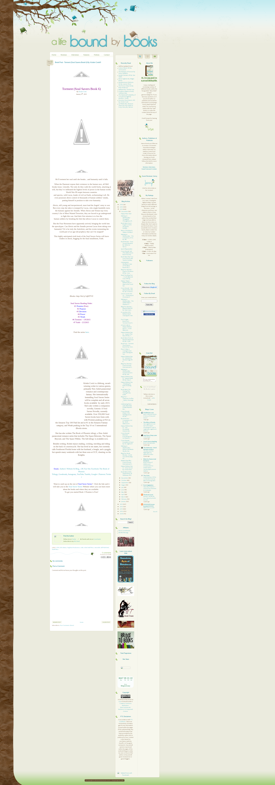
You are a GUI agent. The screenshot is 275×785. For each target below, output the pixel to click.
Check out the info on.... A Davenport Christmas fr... (127, 295)
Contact (107, 55)
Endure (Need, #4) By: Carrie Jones (125, 69)
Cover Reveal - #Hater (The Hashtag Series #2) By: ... (126, 414)
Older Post (106, 622)
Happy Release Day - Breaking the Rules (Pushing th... (127, 384)
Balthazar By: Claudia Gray (126, 89)
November (124, 478)
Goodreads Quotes (152, 404)
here (87, 332)
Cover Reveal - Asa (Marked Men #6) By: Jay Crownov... (127, 289)
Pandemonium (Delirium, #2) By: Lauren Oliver (126, 83)
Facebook (95, 469)
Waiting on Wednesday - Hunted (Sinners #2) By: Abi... (126, 372)
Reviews (64, 55)
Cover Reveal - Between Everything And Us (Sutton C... (126, 435)
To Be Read (146, 437)
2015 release (63, 547)
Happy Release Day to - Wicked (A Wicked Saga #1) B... (127, 359)
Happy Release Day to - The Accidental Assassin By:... (127, 428)
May (122, 492)
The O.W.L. (146, 475)
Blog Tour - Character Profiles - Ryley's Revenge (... (127, 399)
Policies (96, 55)
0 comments (106, 553)
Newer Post (57, 622)
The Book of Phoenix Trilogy (80, 471)
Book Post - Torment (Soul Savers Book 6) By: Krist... (127, 345)
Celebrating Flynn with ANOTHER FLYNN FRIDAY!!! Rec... (126, 406)
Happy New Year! (126, 213)
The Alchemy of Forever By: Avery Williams (127, 72)
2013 (121, 504)
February (124, 499)
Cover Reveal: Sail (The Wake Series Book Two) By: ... (127, 252)
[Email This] (102, 557)
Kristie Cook (82, 91)
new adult (97, 547)
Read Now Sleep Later (150, 435)
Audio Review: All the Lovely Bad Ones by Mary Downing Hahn (149, 479)
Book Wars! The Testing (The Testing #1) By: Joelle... (126, 392)
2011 (121, 509)
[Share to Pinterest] (110, 557)
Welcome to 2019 (148, 507)
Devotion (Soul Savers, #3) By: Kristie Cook (127, 101)
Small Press (55, 549)
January (123, 501)
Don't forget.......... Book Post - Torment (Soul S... (127, 321)
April (123, 494)
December (124, 211)
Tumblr (87, 474)
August (123, 485)
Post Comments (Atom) (67, 625)
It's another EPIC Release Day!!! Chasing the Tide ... (127, 315)
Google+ (94, 474)
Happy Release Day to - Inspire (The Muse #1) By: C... (127, 334)
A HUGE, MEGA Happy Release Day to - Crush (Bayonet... (126, 327)
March (123, 497)
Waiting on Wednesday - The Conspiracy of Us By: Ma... (127, 237)
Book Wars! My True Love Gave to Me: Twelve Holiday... (127, 258)
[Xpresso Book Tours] (126, 616)
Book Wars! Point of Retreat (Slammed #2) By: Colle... (127, 339)
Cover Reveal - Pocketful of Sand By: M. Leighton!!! (127, 442)
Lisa (120, 701)
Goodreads (63, 474)
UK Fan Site (86, 469)
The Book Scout (148, 494)
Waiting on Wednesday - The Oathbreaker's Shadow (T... (127, 302)
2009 (122, 514)
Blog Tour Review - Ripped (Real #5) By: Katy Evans (127, 308)
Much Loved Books (124, 530)
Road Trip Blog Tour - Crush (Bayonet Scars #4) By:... (127, 276)
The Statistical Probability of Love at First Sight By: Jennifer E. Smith (127, 96)
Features (86, 55)
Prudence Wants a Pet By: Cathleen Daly (126, 92)
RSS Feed (77, 541)
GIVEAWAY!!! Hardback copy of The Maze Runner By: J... (126, 265)
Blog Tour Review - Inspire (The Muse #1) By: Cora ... (127, 271)
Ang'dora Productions (73, 547)
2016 (121, 204)
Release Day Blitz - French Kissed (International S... (127, 462)
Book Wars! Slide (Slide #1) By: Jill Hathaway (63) (126, 473)
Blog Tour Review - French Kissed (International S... (127, 365)
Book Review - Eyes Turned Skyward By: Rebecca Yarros (127, 244)
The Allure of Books (149, 422)
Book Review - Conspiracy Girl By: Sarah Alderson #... (126, 421)
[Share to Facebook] (108, 557)
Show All (155, 511)
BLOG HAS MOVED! (149, 443)
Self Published (105, 547)
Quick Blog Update (126, 249)
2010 (121, 511)
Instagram (72, 474)
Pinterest (102, 474)
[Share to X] (106, 557)
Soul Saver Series (75, 487)
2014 (57, 547)
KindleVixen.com (148, 412)
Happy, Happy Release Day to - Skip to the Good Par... (127, 283)
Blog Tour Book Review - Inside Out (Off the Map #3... (127, 456)
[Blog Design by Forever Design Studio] (122, 780)
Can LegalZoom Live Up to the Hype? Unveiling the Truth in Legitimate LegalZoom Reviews (150, 427)
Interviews (75, 55)
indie (82, 547)
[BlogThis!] (104, 557)
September (125, 482)
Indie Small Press (89, 547)
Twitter (74, 539)
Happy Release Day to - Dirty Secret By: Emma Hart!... (127, 467)
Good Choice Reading (150, 441)
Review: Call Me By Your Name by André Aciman (149, 498)
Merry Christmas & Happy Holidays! (127, 231)
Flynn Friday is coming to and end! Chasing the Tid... (127, 351)
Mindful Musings (123, 532)
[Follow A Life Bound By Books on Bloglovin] (149, 288)
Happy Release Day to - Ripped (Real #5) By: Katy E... (127, 378)
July (122, 487)
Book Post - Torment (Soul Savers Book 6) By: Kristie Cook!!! (78, 62)
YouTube (80, 474)
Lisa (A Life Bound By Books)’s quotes (149, 388)
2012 (121, 506)
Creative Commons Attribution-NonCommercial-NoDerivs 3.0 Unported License (125, 707)
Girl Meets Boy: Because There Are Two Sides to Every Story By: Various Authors (126, 106)
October (124, 480)
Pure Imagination (148, 485)
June (122, 490)
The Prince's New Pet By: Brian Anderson (126, 86)
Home (54, 55)
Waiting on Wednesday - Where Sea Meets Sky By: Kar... (127, 448)
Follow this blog (149, 314)
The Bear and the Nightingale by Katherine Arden (148, 452)
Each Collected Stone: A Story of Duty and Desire (150, 416)
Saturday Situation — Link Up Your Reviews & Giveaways (149, 488)
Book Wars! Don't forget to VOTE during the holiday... (126, 225)
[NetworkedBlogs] (149, 311)
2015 (121, 207)
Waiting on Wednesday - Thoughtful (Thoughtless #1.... (127, 218)
